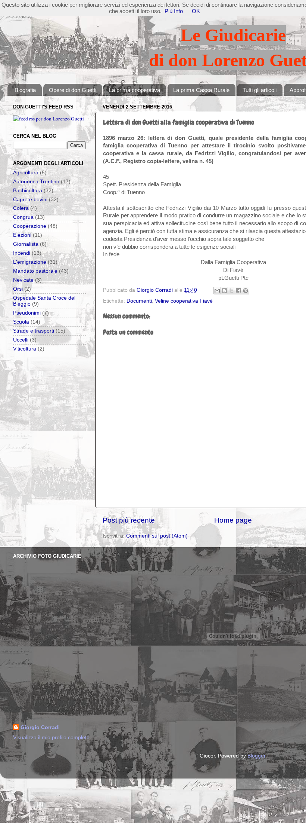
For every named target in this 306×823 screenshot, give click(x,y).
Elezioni (22, 235)
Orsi (18, 289)
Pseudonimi (27, 313)
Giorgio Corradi (40, 727)
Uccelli (20, 340)
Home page (233, 520)
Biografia (25, 90)
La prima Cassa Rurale (201, 90)
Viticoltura (24, 349)
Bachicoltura (27, 190)
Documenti (139, 301)
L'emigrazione (29, 262)
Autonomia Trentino (36, 181)
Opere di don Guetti (72, 90)
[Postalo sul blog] (224, 290)
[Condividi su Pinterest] (245, 290)
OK (196, 11)
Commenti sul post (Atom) (157, 536)
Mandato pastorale (35, 271)
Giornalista (25, 244)
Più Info (174, 11)
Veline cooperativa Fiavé (184, 301)
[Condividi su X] (231, 290)
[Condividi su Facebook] (238, 290)
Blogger (256, 756)
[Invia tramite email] (217, 290)
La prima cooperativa (134, 90)
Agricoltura (25, 172)
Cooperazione (29, 226)
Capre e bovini (30, 199)
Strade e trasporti (33, 331)
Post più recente (129, 520)
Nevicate (23, 280)
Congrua (23, 217)
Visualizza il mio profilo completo (51, 737)
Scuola (21, 322)
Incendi (21, 253)
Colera (21, 208)
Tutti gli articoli (260, 90)
